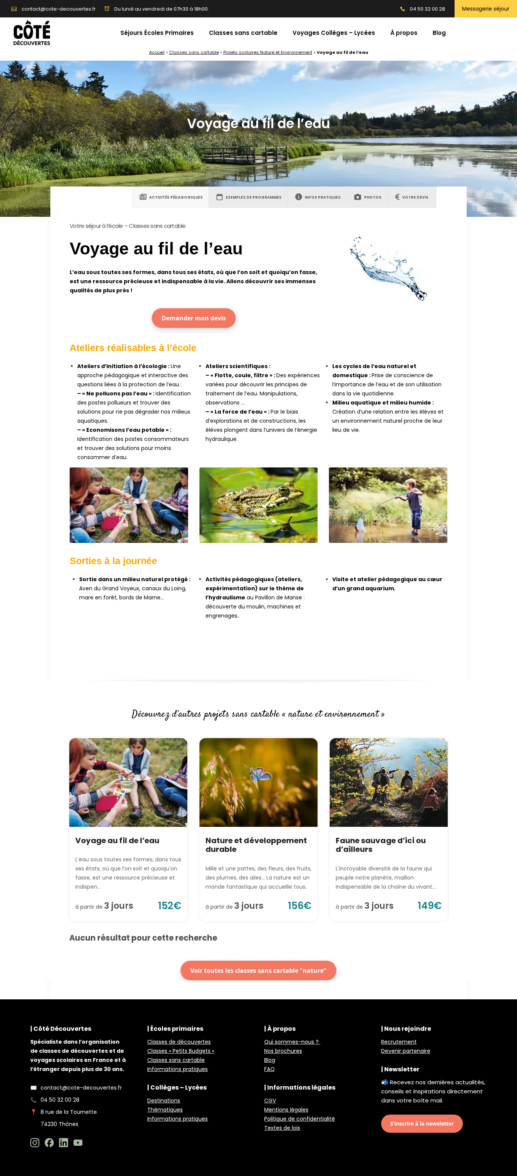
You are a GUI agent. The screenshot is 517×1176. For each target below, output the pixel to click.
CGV (270, 1100)
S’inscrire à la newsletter (422, 1123)
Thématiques (165, 1109)
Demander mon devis (194, 318)
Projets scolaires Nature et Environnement (267, 52)
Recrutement (399, 1042)
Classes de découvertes (179, 1042)
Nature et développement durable (256, 845)
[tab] (171, 197)
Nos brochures (283, 1051)
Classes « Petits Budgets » (180, 1051)
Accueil (157, 52)
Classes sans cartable (194, 52)
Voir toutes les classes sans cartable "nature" (258, 970)
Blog (269, 1060)
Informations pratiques (177, 1069)
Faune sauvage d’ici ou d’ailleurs (381, 845)
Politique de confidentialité (299, 1119)
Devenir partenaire (405, 1051)
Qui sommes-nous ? (292, 1042)
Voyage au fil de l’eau (117, 840)
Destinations (163, 1100)
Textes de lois (282, 1128)
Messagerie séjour (485, 9)
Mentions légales (286, 1109)
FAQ (269, 1069)
